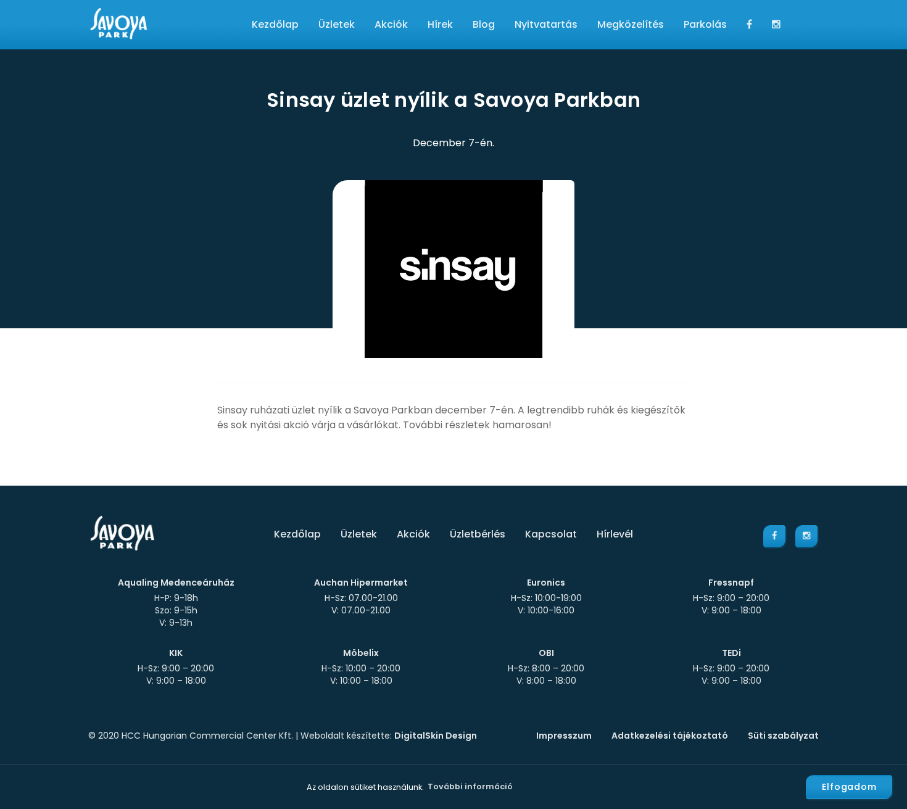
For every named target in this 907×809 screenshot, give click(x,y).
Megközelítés (630, 24)
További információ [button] (470, 786)
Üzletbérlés (477, 534)
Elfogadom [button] (849, 787)
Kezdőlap (275, 24)
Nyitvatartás (546, 24)
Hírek (440, 24)
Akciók (391, 24)
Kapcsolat (551, 534)
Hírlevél (615, 534)
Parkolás (705, 24)
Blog (484, 24)
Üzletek (336, 24)
